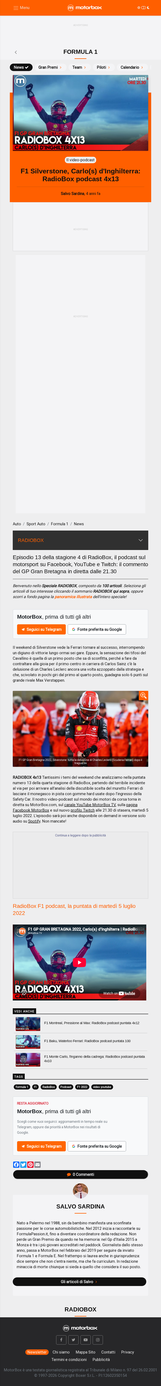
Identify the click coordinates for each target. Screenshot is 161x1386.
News (19, 67)
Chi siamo (61, 1352)
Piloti (101, 67)
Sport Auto (36, 524)
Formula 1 (59, 524)
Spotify (34, 821)
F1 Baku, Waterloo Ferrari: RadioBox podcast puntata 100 (87, 1041)
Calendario (130, 67)
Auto (17, 524)
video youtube (102, 1087)
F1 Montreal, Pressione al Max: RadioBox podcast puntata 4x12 (91, 1023)
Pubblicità (101, 1359)
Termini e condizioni (69, 1359)
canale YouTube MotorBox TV (90, 804)
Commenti (83, 1174)
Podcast (65, 1087)
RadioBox (49, 1087)
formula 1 (22, 1087)
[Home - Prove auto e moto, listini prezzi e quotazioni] (85, 8)
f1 (35, 1087)
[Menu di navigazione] (21, 8)
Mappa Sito (85, 1352)
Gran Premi (48, 67)
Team (77, 67)
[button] (61, 1340)
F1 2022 (82, 1087)
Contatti (108, 1352)
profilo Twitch (83, 810)
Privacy (127, 1352)
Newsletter (37, 1352)
